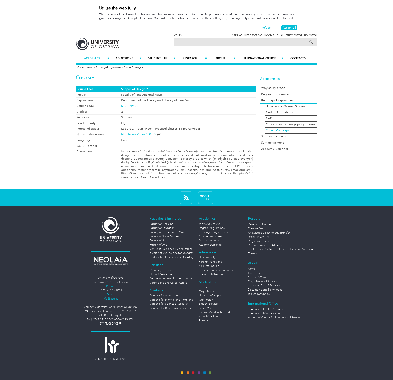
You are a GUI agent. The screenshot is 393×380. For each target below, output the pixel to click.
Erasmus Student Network (215, 312)
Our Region (206, 299)
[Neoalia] (110, 260)
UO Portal (310, 35)
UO (77, 67)
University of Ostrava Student (286, 106)
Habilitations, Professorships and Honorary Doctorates (281, 249)
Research (195, 58)
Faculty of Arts (158, 244)
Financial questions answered (217, 270)
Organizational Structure (263, 281)
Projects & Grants (258, 241)
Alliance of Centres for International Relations (275, 317)
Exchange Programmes (108, 67)
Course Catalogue (133, 67)
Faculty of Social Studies (164, 236)
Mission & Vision (258, 277)
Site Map (237, 35)
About (225, 58)
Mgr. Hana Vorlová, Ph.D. (138, 134)
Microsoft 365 (253, 35)
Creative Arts (255, 228)
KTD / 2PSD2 (129, 105)
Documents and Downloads (265, 289)
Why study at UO (273, 87)
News (251, 269)
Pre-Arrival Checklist (211, 274)
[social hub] (205, 197)
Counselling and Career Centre (168, 282)
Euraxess (253, 253)
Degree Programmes (275, 94)
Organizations (208, 291)
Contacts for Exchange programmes (290, 124)
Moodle (269, 35)
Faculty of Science (160, 240)
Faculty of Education (162, 228)
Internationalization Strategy (265, 309)
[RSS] (186, 197)
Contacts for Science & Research (169, 303)
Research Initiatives (259, 224)
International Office (263, 58)
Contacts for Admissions (164, 295)
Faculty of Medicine (161, 224)
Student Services (209, 303)
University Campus (210, 295)
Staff (269, 118)
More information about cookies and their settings (188, 18)
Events (203, 287)
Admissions (129, 58)
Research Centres (258, 236)
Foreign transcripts (210, 261)
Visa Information (209, 266)
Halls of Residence (161, 274)
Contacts (298, 58)
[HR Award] (110, 348)
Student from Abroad (280, 112)
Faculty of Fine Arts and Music (168, 232)
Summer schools (272, 142)
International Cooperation (264, 313)
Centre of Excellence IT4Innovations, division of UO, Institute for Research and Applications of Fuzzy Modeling (172, 253)
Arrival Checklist (208, 316)
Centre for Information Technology (171, 278)
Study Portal (294, 35)
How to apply (207, 257)
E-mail (280, 35)
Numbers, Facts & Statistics (264, 285)
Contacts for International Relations (171, 299)
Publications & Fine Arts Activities (267, 245)
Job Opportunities (259, 294)
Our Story (254, 273)
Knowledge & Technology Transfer (269, 232)
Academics (96, 58)
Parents (203, 320)
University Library (160, 270)
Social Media (206, 308)
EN (180, 35)
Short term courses (274, 136)
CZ (175, 35)
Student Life (161, 58)
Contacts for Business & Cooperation (172, 308)
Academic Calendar (274, 148)
